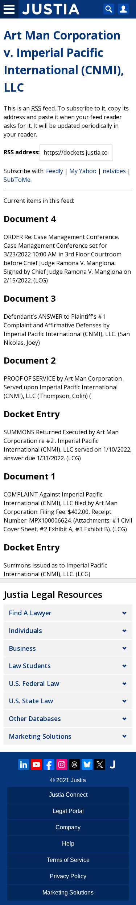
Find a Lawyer (30, 612)
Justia (78, 780)
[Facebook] (49, 764)
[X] (99, 764)
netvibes (114, 171)
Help (68, 844)
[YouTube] (36, 764)
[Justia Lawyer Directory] (112, 764)
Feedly (54, 171)
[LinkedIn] (23, 764)
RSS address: (22, 152)
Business (22, 648)
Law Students (30, 665)
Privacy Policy (68, 876)
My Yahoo (82, 171)
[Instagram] (61, 764)
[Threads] (74, 764)
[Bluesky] (87, 764)
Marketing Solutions (40, 736)
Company (68, 827)
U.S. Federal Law (34, 683)
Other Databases (35, 718)
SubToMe (17, 180)
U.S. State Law (31, 700)
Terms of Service (68, 860)
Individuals (25, 630)
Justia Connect (68, 795)
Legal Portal (68, 811)
